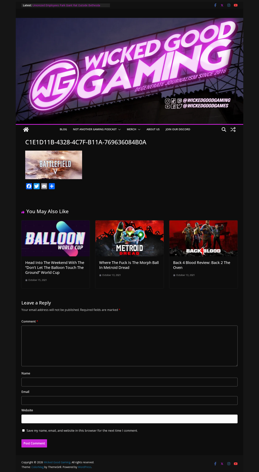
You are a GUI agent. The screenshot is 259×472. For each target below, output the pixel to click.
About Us (153, 129)
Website (27, 410)
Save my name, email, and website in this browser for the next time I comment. (82, 430)
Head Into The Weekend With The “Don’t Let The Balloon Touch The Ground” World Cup (54, 267)
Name (25, 373)
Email (25, 392)
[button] (119, 129)
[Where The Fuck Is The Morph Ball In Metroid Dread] (129, 223)
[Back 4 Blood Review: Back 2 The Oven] (203, 223)
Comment (29, 321)
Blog (63, 129)
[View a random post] (233, 129)
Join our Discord (178, 129)
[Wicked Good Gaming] (129, 20)
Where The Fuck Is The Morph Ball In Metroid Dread (129, 265)
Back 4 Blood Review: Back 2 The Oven (201, 265)
